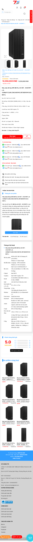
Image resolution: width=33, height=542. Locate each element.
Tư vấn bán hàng (6, 142)
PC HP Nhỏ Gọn (14, 236)
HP (11, 204)
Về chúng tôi (4, 498)
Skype (6, 147)
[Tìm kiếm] (24, 14)
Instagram (3, 527)
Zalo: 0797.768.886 (25, 156)
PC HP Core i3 (23, 236)
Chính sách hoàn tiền (6, 493)
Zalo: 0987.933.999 (25, 144)
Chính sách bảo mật (6, 509)
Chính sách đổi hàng (6, 516)
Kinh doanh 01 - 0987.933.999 (11, 144)
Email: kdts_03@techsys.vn (15, 159)
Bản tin (3, 524)
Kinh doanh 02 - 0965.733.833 (11, 150)
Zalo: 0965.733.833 (25, 150)
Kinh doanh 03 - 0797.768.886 (11, 156)
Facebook (3, 529)
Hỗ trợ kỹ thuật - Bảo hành (9, 163)
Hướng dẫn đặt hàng (6, 490)
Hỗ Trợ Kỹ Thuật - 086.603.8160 (12, 165)
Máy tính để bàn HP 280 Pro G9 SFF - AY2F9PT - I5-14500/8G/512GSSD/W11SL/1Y (24, 445)
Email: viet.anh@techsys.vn (15, 147)
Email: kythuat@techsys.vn (15, 168)
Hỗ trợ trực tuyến (31, 16)
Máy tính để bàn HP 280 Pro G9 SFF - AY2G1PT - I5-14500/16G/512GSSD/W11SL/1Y (9, 445)
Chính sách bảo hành (6, 514)
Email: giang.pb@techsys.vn (16, 153)
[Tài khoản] (17, 8)
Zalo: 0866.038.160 (26, 165)
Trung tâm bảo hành (6, 495)
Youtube (3, 532)
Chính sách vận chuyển (7, 511)
